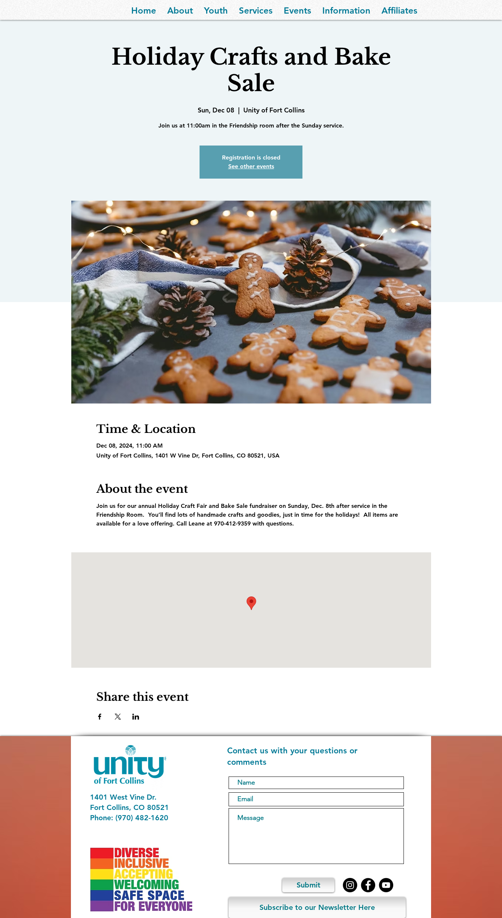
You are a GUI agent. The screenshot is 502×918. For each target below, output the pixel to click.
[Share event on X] (117, 717)
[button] (180, 9)
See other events (251, 166)
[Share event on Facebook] (99, 717)
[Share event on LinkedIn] (135, 717)
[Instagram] (350, 885)
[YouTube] (386, 885)
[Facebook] (368, 885)
